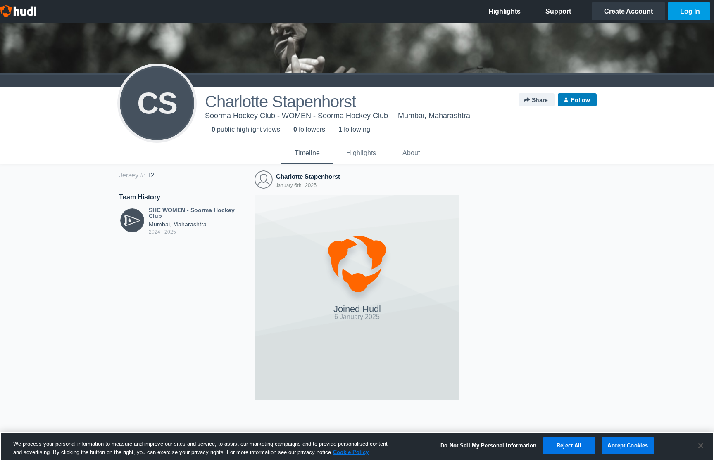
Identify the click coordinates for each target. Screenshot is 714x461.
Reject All (569, 445)
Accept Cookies (627, 445)
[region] (357, 446)
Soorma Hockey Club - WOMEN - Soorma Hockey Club (296, 115)
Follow (580, 100)
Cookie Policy (351, 452)
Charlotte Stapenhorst (308, 176)
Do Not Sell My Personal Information (488, 445)
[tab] (307, 153)
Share (540, 100)
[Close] (701, 446)
